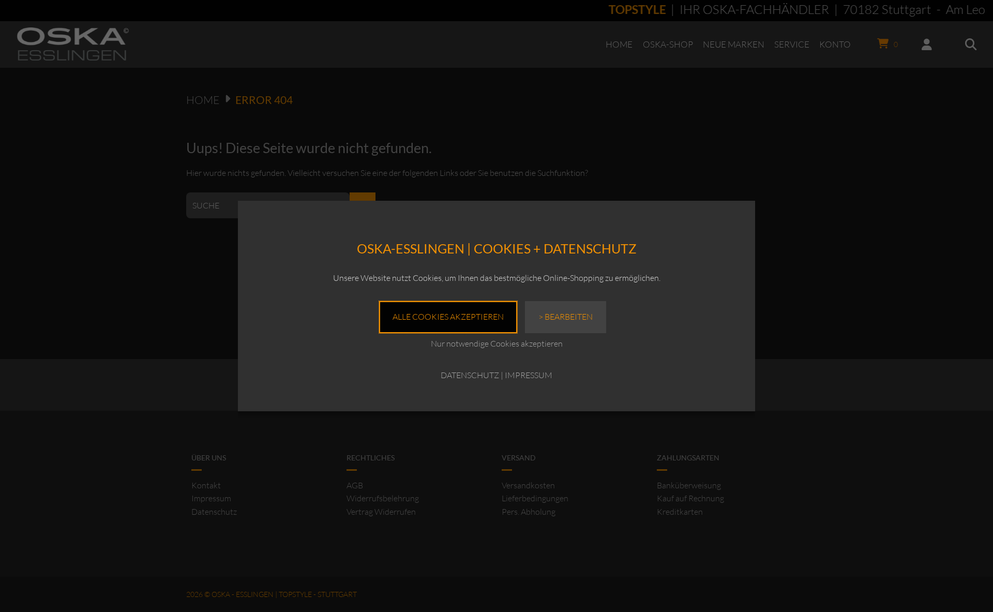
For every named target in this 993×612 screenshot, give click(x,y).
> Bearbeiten (565, 316)
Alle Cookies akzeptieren (448, 316)
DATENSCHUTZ (470, 375)
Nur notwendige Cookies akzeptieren (497, 343)
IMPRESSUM (528, 375)
